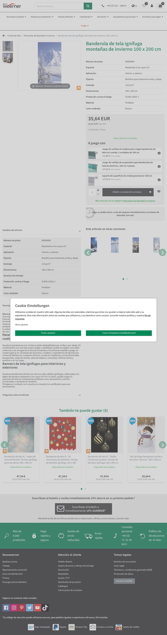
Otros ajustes (21, 324)
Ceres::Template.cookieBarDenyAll (119, 333)
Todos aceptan (48, 333)
